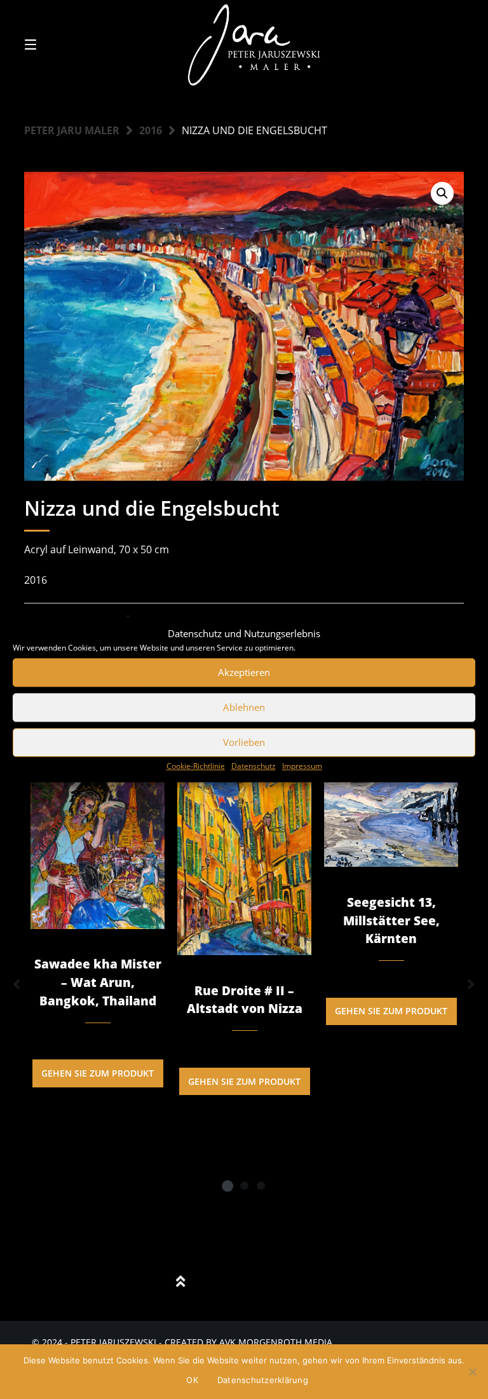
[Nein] (472, 1371)
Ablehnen (244, 707)
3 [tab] (260, 1185)
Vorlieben (244, 742)
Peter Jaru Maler (71, 130)
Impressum (302, 766)
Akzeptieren (244, 672)
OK (192, 1380)
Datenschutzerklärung (262, 1380)
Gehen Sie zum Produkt (97, 1073)
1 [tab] (227, 1185)
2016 (150, 130)
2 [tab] (244, 1185)
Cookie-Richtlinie (195, 766)
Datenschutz (253, 766)
